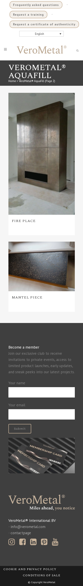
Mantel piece (27, 297)
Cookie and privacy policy (29, 569)
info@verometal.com (28, 526)
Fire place (24, 221)
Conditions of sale (41, 575)
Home (12, 81)
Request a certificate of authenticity (44, 24)
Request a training (28, 15)
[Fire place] (41, 154)
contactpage (21, 532)
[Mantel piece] (41, 266)
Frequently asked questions (36, 5)
